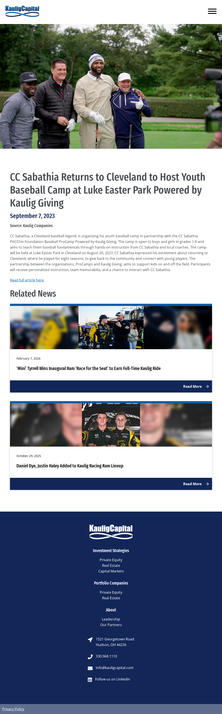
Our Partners (111, 624)
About (111, 609)
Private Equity (111, 559)
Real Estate (111, 565)
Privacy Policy (13, 709)
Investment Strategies (111, 550)
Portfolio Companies (111, 583)
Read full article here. (27, 280)
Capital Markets (111, 571)
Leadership (111, 619)
